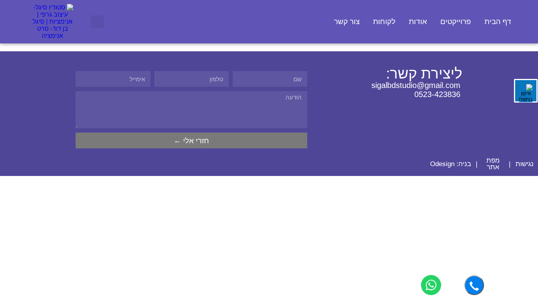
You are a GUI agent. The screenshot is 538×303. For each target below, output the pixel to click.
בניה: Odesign (450, 164)
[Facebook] (455, 106)
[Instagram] (428, 106)
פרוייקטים (455, 21)
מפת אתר (493, 164)
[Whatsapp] (373, 106)
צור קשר (347, 21)
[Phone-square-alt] (386, 106)
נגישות (525, 164)
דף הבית (497, 21)
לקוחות (384, 21)
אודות (418, 21)
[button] (97, 21)
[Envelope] (400, 106)
